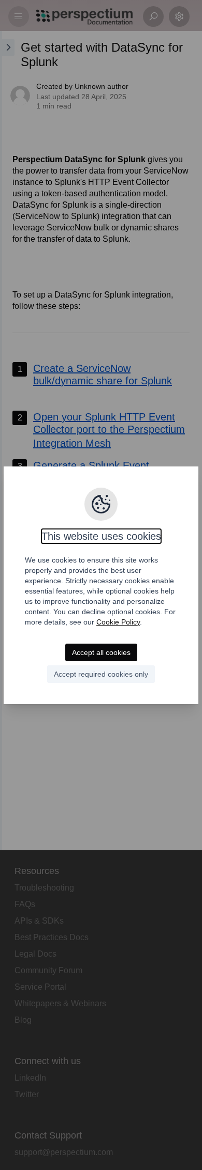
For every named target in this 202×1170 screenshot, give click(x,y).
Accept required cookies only (101, 674)
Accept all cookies (101, 652)
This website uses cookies (101, 536)
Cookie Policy (118, 622)
